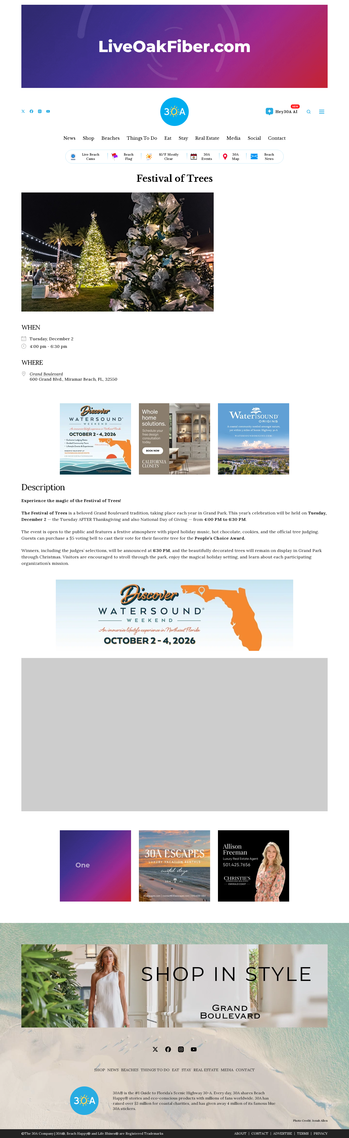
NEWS (113, 1070)
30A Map (235, 156)
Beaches (110, 138)
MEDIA (227, 1070)
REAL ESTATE (205, 1070)
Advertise (282, 1133)
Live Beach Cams (90, 156)
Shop (88, 138)
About (240, 1133)
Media (233, 138)
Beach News (269, 156)
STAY (186, 1070)
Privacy (321, 1133)
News (69, 138)
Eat (167, 138)
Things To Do (142, 138)
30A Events (206, 156)
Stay (183, 138)
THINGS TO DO (155, 1070)
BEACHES (129, 1070)
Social (254, 138)
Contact (277, 138)
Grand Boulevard (46, 374)
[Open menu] (322, 112)
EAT (175, 1070)
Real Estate (207, 138)
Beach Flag (128, 156)
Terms (303, 1133)
